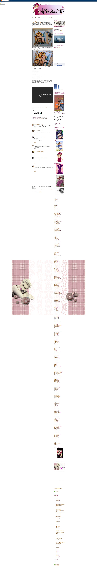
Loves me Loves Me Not (57, 325)
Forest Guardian (56, 280)
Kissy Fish (55, 307)
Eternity (55, 267)
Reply (35, 127)
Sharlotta (55, 365)
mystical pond (56, 431)
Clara (55, 247)
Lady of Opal (56, 310)
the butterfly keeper (56, 443)
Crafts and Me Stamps (48, 4)
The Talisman (56, 389)
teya (54, 442)
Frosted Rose (56, 285)
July (56, 550)
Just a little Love (56, 304)
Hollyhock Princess (56, 299)
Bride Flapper (56, 231)
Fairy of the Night (56, 271)
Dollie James (56, 263)
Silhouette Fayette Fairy (57, 372)
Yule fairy (55, 414)
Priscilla (55, 350)
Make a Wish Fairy (56, 326)
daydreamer (55, 421)
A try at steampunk (58, 545)
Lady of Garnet (58, 521)
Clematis (55, 248)
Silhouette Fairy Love (57, 370)
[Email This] (42, 117)
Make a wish (55, 327)
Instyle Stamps (56, 300)
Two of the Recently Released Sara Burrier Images (60, 513)
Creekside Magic (56, 251)
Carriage (55, 237)
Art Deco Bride (56, 209)
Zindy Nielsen (56, 415)
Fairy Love (55, 268)
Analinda (55, 205)
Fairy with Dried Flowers (57, 272)
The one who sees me (57, 396)
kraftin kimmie (56, 427)
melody (55, 429)
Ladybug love (56, 317)
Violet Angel (56, 407)
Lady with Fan (56, 316)
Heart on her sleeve (56, 294)
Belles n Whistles (56, 222)
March (57, 555)
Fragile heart (55, 284)
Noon (55, 343)
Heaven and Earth (56, 295)
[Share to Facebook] (45, 117)
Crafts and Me (35, 22)
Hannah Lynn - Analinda (40, 118)
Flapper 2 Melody (56, 277)
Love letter (55, 324)
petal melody (56, 435)
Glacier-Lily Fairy (56, 292)
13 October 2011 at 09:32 (39, 124)
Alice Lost (55, 204)
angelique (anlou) (36, 136)
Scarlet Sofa (55, 363)
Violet (55, 406)
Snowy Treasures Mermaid (57, 376)
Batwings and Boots (57, 217)
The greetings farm (56, 391)
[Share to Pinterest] (46, 117)
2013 (56, 495)
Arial (54, 207)
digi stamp (55, 422)
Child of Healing (56, 243)
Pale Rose (55, 344)
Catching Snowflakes (57, 240)
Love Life (55, 323)
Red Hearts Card (56, 352)
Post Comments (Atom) (39, 191)
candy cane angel (56, 418)
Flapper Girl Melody (57, 278)
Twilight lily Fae (56, 402)
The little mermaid (56, 395)
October (57, 501)
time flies (55, 444)
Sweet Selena (56, 381)
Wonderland (55, 413)
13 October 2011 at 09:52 (39, 130)
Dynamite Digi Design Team (49, 17)
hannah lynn (55, 425)
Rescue (55, 356)
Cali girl (55, 236)
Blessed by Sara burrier (59, 507)
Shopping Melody (56, 367)
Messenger (55, 334)
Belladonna (55, 220)
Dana (40, 22)
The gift (55, 390)
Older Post (51, 189)
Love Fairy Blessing (57, 321)
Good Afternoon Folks (59, 515)
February (57, 556)
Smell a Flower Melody (57, 375)
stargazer (55, 438)
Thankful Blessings (56, 386)
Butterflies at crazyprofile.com (58, 488)
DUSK (55, 253)
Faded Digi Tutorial (58, 509)
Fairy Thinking (56, 269)
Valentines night (56, 403)
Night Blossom (56, 341)
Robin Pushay (56, 357)
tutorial (46, 118)
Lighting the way (56, 318)
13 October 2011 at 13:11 (44, 145)
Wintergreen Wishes (57, 412)
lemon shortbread (56, 428)
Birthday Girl (57, 539)
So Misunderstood (56, 378)
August (57, 548)
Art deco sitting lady (57, 214)
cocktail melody (56, 420)
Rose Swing (55, 359)
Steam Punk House (56, 380)
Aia (54, 200)
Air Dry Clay (56, 201)
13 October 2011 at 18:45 (44, 157)
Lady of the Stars (56, 315)
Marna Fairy (55, 328)
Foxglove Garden (56, 283)
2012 (56, 496)
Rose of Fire (55, 360)
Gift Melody (55, 288)
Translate (60, 30)
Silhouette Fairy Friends (57, 368)
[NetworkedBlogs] (59, 63)
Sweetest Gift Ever (56, 382)
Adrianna (55, 199)
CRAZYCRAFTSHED (37, 145)
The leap (55, 394)
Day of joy (55, 260)
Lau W (35, 151)
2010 (56, 559)
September (57, 547)
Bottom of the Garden (57, 230)
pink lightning (56, 436)
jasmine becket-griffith (57, 426)
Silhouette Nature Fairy (57, 373)
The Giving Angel (56, 387)
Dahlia (55, 254)
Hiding (55, 298)
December (57, 499)
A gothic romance (58, 516)
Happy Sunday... (58, 544)
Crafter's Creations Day (59, 528)
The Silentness (56, 388)
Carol (35, 130)
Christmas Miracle (56, 245)
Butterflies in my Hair (57, 232)
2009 (56, 560)
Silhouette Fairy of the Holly (58, 371)
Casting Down (56, 239)
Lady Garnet (55, 309)
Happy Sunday (58, 526)
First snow (55, 276)
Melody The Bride (56, 332)
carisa (55, 419)
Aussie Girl (55, 215)
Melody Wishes (56, 333)
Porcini (55, 349)
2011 (56, 498)
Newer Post (33, 189)
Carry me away (56, 238)
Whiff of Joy (55, 410)
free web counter (56, 565)
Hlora (35, 124)
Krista (55, 308)
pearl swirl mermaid (56, 434)
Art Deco (55, 208)
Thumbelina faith (56, 397)
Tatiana (55, 383)
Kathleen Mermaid (56, 306)
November (57, 500)
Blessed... (57, 506)
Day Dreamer (56, 259)
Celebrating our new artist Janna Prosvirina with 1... (60, 505)
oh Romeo (55, 433)
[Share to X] (44, 117)
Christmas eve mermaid (57, 246)
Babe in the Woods (56, 216)
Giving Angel (56, 291)
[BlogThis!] (43, 117)
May (54, 329)
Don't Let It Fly (56, 264)
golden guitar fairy (56, 423)
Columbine (55, 249)
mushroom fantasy (56, 430)
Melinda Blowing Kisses (57, 331)
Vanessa (55, 404)
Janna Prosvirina (56, 301)
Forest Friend (56, 279)
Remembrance (56, 355)
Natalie (55, 340)
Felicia (55, 275)
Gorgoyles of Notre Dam (57, 293)
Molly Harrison (56, 336)
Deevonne (55, 262)
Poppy (55, 348)
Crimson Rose (56, 252)
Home (33, 17)
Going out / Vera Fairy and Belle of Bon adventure (60, 543)
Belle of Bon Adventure (57, 221)
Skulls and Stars (56, 374)
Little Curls (55, 320)
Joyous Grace (56, 302)
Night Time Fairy (56, 342)
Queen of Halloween (57, 351)
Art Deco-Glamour (56, 213)
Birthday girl (56, 224)
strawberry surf (56, 439)
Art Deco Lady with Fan (57, 212)
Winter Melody (56, 411)
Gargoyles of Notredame (57, 286)
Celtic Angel (56, 241)
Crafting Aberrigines (37, 157)
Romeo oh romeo (56, 358)
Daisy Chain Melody (57, 255)
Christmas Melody (56, 244)
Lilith (55, 319)
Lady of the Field (56, 313)
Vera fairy (55, 405)
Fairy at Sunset (56, 270)
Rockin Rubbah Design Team (39, 17)
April (56, 554)
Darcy (55, 257)
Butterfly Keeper (56, 233)
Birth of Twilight (56, 223)
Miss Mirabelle (56, 335)
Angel (55, 206)
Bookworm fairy (56, 229)
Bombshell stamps (56, 228)
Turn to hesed (56, 399)
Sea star (55, 364)
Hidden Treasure (56, 296)
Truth (55, 398)
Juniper (55, 303)
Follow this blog (59, 65)
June (56, 551)
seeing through (56, 437)
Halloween (57, 527)
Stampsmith (55, 379)
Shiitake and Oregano (57, 366)
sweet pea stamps (56, 441)
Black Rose (55, 225)
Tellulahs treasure (56, 384)
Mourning (55, 339)
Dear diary (55, 261)
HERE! (59, 47)
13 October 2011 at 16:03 (40, 151)
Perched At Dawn (56, 347)
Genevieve (55, 287)
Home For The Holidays (59, 538)
